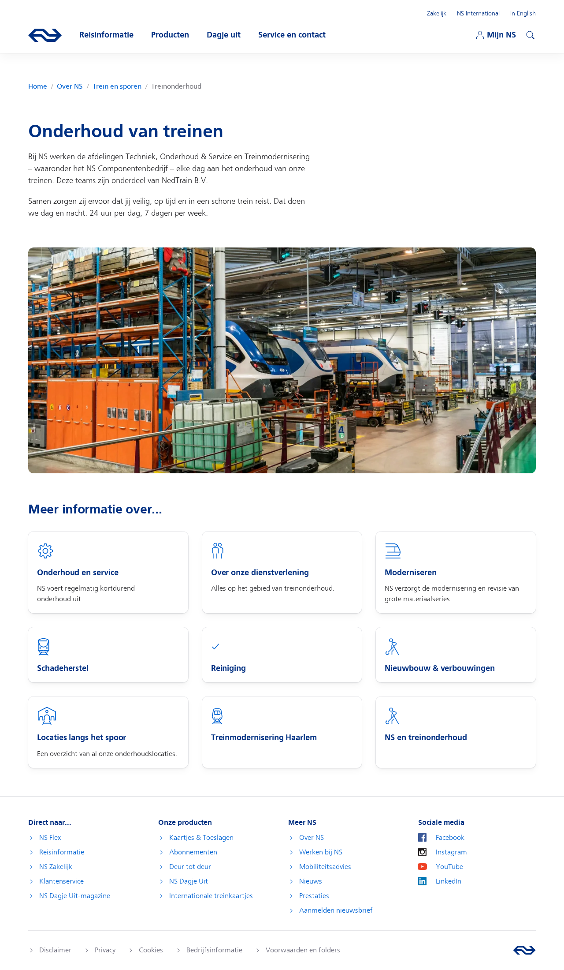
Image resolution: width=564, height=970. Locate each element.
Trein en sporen (117, 86)
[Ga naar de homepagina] (524, 950)
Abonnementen (193, 852)
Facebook (450, 838)
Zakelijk (436, 13)
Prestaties (314, 896)
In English (523, 13)
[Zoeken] (529, 34)
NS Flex (50, 838)
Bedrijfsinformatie (214, 950)
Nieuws (310, 881)
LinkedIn (448, 881)
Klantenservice (61, 881)
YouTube (449, 867)
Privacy (105, 950)
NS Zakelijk (55, 867)
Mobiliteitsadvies (325, 867)
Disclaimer (55, 950)
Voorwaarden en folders (303, 950)
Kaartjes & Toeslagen (201, 838)
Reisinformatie (61, 852)
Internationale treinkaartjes (211, 896)
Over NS (70, 86)
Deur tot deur (190, 867)
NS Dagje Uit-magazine (74, 896)
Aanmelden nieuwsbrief (336, 910)
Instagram (451, 852)
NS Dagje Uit (188, 881)
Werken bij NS (320, 852)
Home (37, 86)
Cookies (151, 950)
